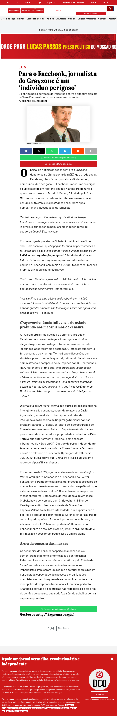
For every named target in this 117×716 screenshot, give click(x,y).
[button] (112, 659)
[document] (58, 358)
